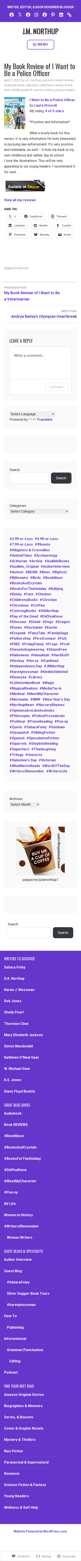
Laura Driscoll (45, 105)
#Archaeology (45, 555)
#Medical (17, 694)
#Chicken (43, 594)
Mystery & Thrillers (20, 1440)
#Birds (35, 578)
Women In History (18, 1215)
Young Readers (65, 90)
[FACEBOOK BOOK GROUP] (28, 14)
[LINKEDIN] (61, 14)
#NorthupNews (22, 705)
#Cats (28, 594)
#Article (36, 561)
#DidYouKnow (51, 616)
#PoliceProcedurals (48, 716)
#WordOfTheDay (56, 766)
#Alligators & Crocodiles (30, 550)
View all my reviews (20, 200)
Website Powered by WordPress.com (40, 1531)
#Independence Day (26, 666)
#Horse (32, 661)
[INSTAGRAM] (36, 14)
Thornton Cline (16, 1024)
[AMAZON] (69, 14)
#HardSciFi (60, 655)
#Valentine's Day (23, 760)
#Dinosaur (18, 622)
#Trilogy (16, 755)
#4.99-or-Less (46, 539)
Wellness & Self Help (21, 1507)
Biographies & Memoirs (23, 1406)
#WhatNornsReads (25, 766)
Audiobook (13, 1113)
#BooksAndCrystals (26, 583)
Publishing (15, 1327)
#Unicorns (33, 755)
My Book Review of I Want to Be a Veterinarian (32, 293)
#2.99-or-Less (21, 539)
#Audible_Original (24, 566)
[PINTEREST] (53, 14)
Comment (56, 387)
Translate (44, 419)
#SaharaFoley (35, 727)
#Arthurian (18, 561)
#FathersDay (20, 638)
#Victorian (47, 760)
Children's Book (14, 85)
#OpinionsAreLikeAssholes (32, 710)
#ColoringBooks (23, 611)
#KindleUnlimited (54, 672)
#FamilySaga (57, 633)
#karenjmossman (24, 672)
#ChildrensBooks (24, 600)
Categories (18, 506)
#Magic (48, 683)
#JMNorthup (54, 666)
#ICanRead (21, 268)
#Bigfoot (59, 572)
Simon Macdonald (18, 1046)
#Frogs (52, 644)
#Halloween (19, 655)
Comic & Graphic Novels (23, 1428)
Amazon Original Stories (24, 1395)
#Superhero (19, 749)
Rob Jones (12, 1001)
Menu (43, 44)
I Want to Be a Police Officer (52, 100)
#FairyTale (36, 633)
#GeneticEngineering (27, 649)
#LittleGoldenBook (25, 683)
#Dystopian (33, 627)
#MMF (35, 699)
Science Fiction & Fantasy (25, 1485)
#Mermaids (19, 699)
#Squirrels (18, 743)
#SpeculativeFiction (43, 738)
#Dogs (47, 622)
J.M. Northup (33, 80)
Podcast (11, 1372)
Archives (16, 799)
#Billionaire (19, 578)
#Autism (16, 572)
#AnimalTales (21, 555)
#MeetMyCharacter (43, 694)
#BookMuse (53, 578)
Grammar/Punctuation (25, 1350)
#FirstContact (44, 638)
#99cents (42, 544)
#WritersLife (56, 771)
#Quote (16, 727)
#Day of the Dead (24, 616)
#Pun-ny (61, 721)
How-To (10, 1316)
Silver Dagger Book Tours (28, 1293)
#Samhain (57, 727)
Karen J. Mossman (19, 990)
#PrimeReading (39, 721)
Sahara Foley (14, 967)
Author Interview (18, 1259)
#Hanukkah (40, 655)
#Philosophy (20, 716)
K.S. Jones (12, 1080)
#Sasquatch (19, 732)
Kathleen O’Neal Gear (21, 1057)
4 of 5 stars (54, 111)
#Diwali (34, 622)
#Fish (62, 638)
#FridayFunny (33, 644)
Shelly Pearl (14, 1012)
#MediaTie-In (50, 688)
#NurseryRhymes (50, 705)
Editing (15, 1361)
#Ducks (16, 627)
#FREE (15, 644)
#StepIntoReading (43, 743)
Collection (31, 85)
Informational (15, 1339)
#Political (17, 721)
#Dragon (62, 622)
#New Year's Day (56, 699)
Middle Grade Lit (21, 90)
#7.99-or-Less (21, 544)
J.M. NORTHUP (40, 31)
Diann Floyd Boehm (19, 1091)
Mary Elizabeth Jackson (23, 1035)
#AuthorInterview (55, 566)
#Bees (44, 572)
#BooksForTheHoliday (28, 589)
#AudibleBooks (56, 561)
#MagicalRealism (24, 688)
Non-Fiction (13, 1451)
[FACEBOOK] (11, 14)
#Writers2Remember (27, 771)
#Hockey (17, 661)
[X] (19, 14)
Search (15, 470)
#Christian (48, 600)
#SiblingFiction (43, 732)
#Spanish (17, 738)
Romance (11, 1474)
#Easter (51, 627)
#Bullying (55, 589)
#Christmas (19, 605)
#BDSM (31, 572)
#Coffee (38, 605)
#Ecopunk (18, 633)
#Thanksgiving (43, 749)
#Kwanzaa (18, 677)
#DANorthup (48, 611)
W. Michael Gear (17, 1069)
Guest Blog (13, 1271)
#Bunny (16, 594)
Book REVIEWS (65, 80)
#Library (35, 677)
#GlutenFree (56, 649)
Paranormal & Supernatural (26, 1462)
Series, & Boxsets (18, 1417)
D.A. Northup (14, 978)
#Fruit (65, 644)
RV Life (10, 1204)
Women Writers (43, 90)
